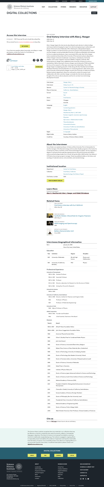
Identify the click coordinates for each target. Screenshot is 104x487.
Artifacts (57, 229)
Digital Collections (22, 13)
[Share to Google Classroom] (41, 60)
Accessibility (81, 485)
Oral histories (51, 34)
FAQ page (54, 421)
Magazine (64, 1)
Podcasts (73, 1)
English (65, 105)
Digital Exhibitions (62, 470)
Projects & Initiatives (40, 470)
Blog (59, 476)
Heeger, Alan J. (67, 82)
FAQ (45, 455)
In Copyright (66, 132)
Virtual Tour (61, 467)
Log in (72, 455)
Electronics (63, 229)
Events (80, 1)
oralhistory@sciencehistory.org (15, 54)
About (57, 1)
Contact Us (83, 472)
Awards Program (39, 472)
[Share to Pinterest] (38, 60)
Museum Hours (93, 1)
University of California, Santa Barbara (74, 127)
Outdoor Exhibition (62, 469)
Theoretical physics (68, 122)
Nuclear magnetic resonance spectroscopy (75, 115)
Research (72, 7)
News (36, 474)
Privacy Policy (63, 485)
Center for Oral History (69, 169)
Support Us (83, 475)
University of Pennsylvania (70, 129)
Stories (63, 7)
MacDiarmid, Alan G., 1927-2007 (72, 112)
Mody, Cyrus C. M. (68, 85)
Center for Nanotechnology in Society (73, 87)
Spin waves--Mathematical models (73, 119)
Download (39, 66)
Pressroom (37, 476)
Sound (65, 92)
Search (94, 13)
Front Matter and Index (17, 66)
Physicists (66, 117)
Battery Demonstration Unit (64, 231)
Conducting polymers (69, 108)
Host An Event (84, 470)
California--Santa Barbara (70, 90)
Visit (43, 7)
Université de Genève (69, 124)
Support (93, 7)
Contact (58, 455)
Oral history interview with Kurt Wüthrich (68, 205)
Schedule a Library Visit (87, 467)
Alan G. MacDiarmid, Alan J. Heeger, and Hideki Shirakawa (68, 193)
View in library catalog (55, 180)
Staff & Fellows (38, 469)
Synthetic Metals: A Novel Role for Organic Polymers (72, 216)
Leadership (38, 467)
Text (64, 95)
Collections (52, 7)
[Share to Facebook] (34, 60)
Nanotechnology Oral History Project (73, 174)
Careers (37, 478)
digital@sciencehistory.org (35, 444)
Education (83, 7)
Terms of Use (72, 485)
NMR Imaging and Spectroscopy (65, 223)
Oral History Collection (69, 171)
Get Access (25, 46)
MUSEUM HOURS (62, 464)
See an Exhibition (85, 464)
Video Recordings (59, 214)
